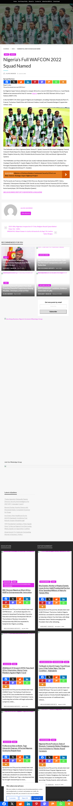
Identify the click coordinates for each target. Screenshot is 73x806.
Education (7, 581)
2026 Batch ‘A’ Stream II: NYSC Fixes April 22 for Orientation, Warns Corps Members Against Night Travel (18, 670)
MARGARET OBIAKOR (9, 268)
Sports (13, 54)
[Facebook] (7, 82)
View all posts (26, 213)
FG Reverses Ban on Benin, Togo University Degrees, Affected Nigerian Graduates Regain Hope (17, 748)
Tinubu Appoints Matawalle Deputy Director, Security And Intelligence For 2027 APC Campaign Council (16, 501)
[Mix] (49, 82)
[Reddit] (21, 82)
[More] (63, 82)
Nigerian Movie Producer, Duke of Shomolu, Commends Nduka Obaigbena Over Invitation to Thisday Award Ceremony (54, 747)
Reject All (25, 798)
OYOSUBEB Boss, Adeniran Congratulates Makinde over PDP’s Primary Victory (16, 262)
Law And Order (44, 255)
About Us (31, 1)
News (13, 48)
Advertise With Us (47, 1)
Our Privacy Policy (22, 1)
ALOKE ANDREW (11, 73)
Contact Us (38, 1)
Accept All (37, 798)
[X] (14, 82)
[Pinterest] (35, 82)
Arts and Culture (45, 285)
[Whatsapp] (56, 82)
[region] (25, 792)
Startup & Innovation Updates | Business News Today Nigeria (17, 585)
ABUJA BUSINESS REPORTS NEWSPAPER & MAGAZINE (22, 192)
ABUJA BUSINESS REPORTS (46, 268)
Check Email (56, 1)
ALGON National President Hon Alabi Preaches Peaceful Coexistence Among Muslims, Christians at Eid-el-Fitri (18, 288)
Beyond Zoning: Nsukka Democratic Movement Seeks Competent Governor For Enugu (17, 509)
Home (15, 1)
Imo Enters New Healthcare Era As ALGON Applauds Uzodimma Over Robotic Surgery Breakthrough (15, 518)
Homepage (6, 48)
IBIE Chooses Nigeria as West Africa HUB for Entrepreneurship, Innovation (17, 591)
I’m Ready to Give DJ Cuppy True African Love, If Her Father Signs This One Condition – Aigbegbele (54, 668)
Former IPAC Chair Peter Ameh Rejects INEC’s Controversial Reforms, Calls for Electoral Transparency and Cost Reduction (52, 261)
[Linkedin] (28, 82)
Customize (12, 798)
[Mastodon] (42, 82)
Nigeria (34, 93)
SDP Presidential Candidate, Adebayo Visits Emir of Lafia (52, 289)
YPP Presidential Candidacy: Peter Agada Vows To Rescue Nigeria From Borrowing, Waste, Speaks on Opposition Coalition (18, 526)
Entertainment (44, 581)
